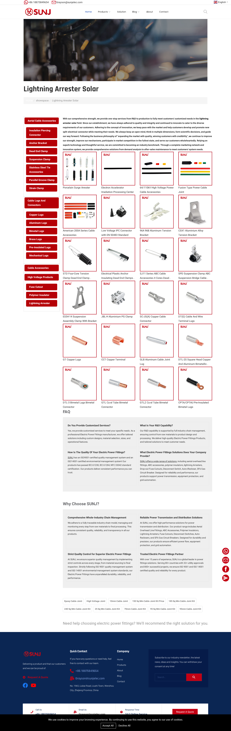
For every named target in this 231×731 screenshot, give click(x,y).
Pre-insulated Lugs (40, 247)
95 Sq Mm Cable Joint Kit (162, 609)
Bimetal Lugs (36, 231)
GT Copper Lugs (72, 359)
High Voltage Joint (96, 601)
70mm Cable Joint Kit (135, 609)
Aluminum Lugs (38, 223)
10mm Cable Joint (119, 601)
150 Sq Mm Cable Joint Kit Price (148, 601)
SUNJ (70, 457)
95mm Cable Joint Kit (190, 609)
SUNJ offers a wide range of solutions (158, 461)
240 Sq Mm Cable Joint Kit (77, 609)
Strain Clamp (36, 188)
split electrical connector (75, 132)
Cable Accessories (38, 268)
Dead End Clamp (38, 151)
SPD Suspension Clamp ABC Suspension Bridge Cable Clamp (194, 278)
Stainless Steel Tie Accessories (39, 170)
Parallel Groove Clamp (42, 180)
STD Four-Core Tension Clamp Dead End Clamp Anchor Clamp (76, 278)
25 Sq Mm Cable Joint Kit (107, 609)
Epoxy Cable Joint (73, 601)
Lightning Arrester (39, 303)
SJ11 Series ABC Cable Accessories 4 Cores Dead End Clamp (154, 278)
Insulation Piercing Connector (39, 133)
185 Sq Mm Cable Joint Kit (182, 601)
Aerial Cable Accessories (42, 121)
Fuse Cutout (36, 287)
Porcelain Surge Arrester (76, 188)
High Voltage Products (40, 277)
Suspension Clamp (39, 159)
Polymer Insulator (39, 295)
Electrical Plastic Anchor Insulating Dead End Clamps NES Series (117, 278)
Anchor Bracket (38, 143)
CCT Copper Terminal (113, 359)
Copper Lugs (36, 215)
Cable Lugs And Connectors (36, 203)
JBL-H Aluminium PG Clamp (117, 317)
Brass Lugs (35, 239)
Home (29, 100)
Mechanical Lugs (38, 255)
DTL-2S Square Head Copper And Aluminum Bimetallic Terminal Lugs (194, 364)
